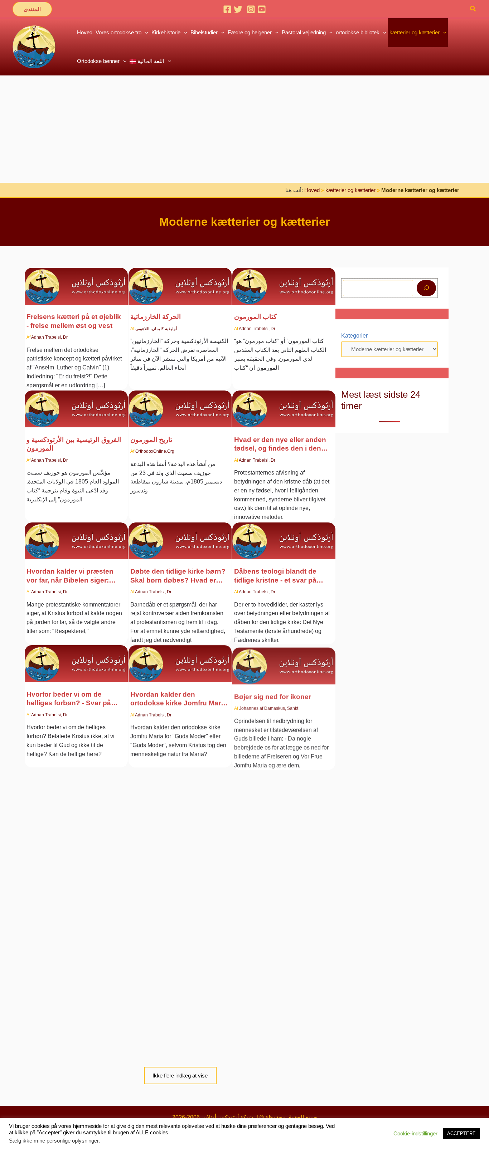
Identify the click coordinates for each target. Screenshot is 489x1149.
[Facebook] (227, 9)
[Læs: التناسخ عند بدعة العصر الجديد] (283, 974)
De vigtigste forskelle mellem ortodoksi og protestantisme (177, 857)
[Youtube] (261, 9)
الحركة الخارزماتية (155, 316)
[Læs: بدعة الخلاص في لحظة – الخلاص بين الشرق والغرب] (76, 282)
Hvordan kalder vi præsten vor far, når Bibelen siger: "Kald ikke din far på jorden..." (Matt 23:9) (75, 576)
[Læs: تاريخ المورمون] (180, 405)
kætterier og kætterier (350, 190)
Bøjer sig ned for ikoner (272, 694)
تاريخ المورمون (151, 439)
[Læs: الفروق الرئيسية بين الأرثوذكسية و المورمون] (76, 405)
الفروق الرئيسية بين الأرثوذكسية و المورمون (73, 444)
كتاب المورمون (255, 316)
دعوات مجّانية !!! (257, 853)
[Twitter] (238, 9)
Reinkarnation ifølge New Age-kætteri (275, 1014)
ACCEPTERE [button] (461, 1133)
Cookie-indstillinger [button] (415, 1133)
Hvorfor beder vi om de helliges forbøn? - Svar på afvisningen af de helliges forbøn (68, 699)
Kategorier (354, 336)
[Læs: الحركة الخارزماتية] (180, 282)
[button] (32, 9)
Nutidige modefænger (166, 1009)
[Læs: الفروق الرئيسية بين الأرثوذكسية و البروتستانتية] (180, 818)
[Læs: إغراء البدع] (76, 974)
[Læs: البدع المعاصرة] (180, 974)
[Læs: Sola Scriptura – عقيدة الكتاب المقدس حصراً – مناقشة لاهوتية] (76, 834)
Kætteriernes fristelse (61, 1009)
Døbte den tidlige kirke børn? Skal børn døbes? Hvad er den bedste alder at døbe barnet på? (178, 576)
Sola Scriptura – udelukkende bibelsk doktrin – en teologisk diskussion (75, 891)
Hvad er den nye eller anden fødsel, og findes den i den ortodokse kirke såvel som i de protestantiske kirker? (280, 444)
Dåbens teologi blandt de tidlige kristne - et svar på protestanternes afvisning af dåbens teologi (280, 576)
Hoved (312, 190)
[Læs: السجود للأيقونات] (283, 659)
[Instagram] (251, 9)
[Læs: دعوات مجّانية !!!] (283, 818)
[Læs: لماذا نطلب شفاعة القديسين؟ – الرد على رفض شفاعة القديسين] (76, 659)
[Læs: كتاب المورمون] (283, 282)
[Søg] (426, 288)
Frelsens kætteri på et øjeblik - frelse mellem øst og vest (73, 321)
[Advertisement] (244, 129)
